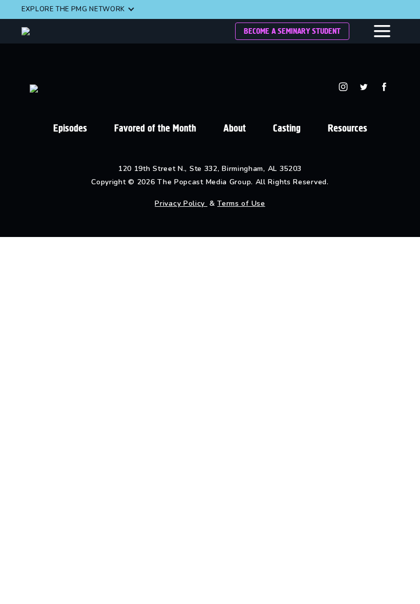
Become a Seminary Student (292, 31)
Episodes (70, 128)
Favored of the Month (155, 128)
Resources (347, 128)
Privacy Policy (181, 203)
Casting (287, 128)
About (234, 128)
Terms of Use (241, 203)
